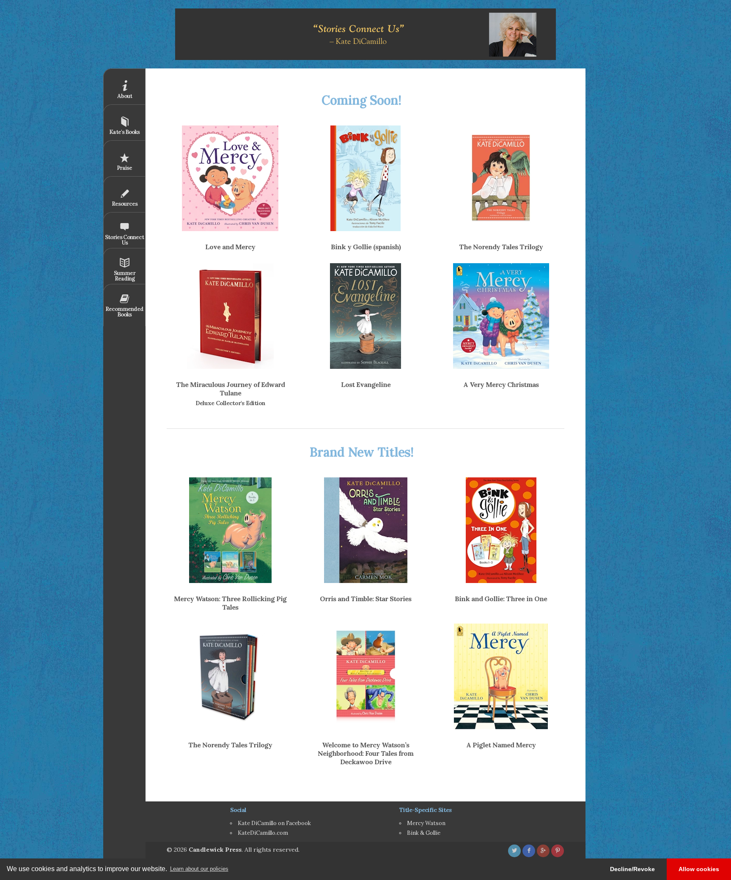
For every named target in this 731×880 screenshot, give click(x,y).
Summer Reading (124, 276)
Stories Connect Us (124, 240)
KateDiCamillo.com (263, 832)
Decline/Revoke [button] (632, 869)
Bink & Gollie (423, 832)
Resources (124, 203)
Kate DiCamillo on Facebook (274, 823)
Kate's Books (124, 132)
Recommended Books (124, 311)
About (124, 96)
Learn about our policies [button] (199, 869)
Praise (124, 168)
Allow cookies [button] (699, 869)
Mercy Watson (426, 823)
